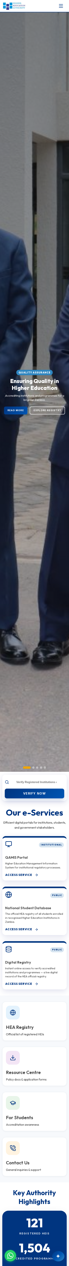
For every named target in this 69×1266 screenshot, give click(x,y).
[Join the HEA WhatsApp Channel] (10, 1255)
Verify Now (34, 793)
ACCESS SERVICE (18, 875)
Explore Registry (47, 410)
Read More (15, 410)
